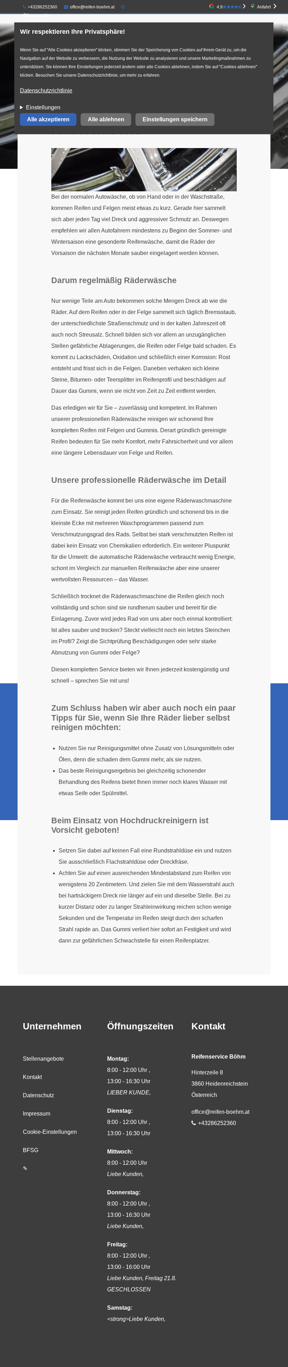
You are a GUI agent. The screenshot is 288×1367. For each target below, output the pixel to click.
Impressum (36, 1114)
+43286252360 (42, 7)
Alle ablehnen (106, 119)
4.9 (220, 7)
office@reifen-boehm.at (92, 7)
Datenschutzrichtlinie (46, 91)
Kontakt (32, 1077)
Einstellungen (43, 107)
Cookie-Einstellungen (50, 1132)
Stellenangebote (43, 1059)
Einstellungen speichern (175, 119)
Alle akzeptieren (48, 119)
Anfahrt (264, 7)
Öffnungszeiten (37, 15)
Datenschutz (38, 1095)
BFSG (30, 1150)
